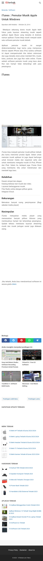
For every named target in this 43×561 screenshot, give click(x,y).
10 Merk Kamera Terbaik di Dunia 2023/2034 (24, 454)
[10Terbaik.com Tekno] (10, 3)
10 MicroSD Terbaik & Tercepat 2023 (21, 480)
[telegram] (37, 340)
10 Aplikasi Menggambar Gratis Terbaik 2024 (24, 505)
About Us (31, 550)
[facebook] (6, 340)
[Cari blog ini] (40, 3)
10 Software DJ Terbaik (17, 523)
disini (14, 284)
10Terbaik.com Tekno (24, 558)
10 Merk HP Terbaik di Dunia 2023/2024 (22, 431)
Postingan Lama (34, 399)
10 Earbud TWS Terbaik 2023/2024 (21, 468)
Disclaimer (23, 550)
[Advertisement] (21, 101)
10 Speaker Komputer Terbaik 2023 (21, 474)
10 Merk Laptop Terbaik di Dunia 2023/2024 (24, 436)
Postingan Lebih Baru (10, 399)
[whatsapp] (29, 340)
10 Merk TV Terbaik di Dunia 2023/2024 (22, 448)
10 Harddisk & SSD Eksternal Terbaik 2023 (23, 491)
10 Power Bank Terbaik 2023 (18, 485)
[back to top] (38, 556)
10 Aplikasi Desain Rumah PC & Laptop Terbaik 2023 (25, 518)
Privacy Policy (13, 550)
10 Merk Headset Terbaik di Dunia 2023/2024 (24, 442)
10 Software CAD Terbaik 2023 (19, 529)
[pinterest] (21, 340)
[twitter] (14, 340)
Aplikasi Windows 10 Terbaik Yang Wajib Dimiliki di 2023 (25, 512)
